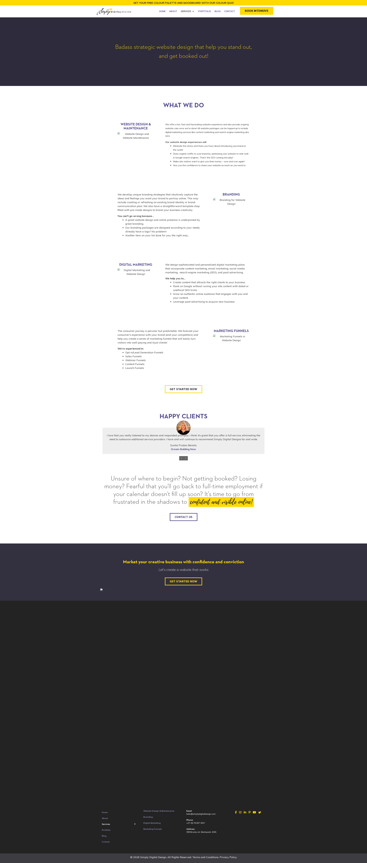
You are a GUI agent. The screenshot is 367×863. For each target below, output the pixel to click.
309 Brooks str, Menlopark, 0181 (201, 832)
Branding (148, 817)
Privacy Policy (228, 857)
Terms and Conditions (205, 857)
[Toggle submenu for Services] (193, 11)
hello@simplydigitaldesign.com (201, 814)
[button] (256, 11)
